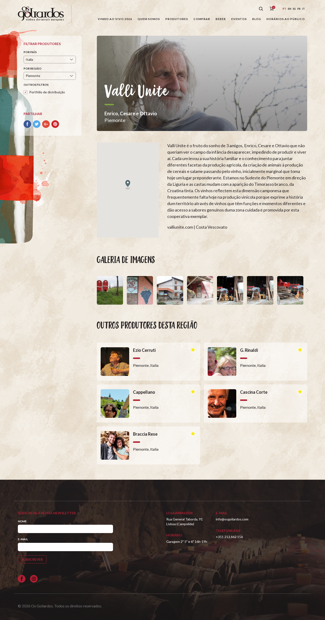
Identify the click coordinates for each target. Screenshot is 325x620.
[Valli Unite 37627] (260, 290)
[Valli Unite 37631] (140, 290)
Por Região (32, 68)
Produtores (176, 19)
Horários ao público (285, 19)
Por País (30, 52)
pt (284, 8)
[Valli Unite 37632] (110, 290)
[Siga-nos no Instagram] (34, 579)
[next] (306, 290)
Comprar (201, 19)
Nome (22, 521)
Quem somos (149, 19)
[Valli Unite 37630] (170, 290)
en (289, 8)
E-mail (23, 539)
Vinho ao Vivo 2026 (115, 19)
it (303, 8)
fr (298, 8)
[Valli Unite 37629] (200, 290)
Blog (256, 19)
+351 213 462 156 (229, 537)
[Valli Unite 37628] (230, 290)
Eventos (239, 19)
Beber (221, 19)
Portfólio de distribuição (47, 92)
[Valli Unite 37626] (290, 290)
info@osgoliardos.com (232, 519)
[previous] (94, 290)
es (294, 8)
